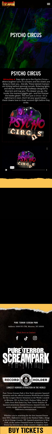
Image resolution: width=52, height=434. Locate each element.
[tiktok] (26, 340)
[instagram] (35, 340)
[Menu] (48, 4)
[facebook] (17, 340)
